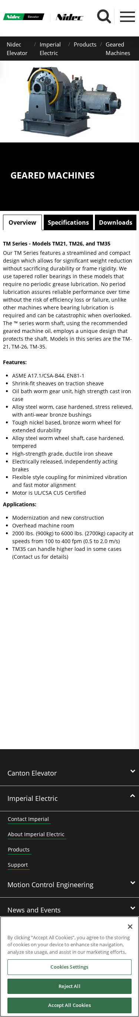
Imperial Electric (32, 798)
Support (18, 864)
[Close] (130, 926)
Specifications (68, 222)
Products (85, 44)
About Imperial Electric (36, 834)
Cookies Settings (69, 966)
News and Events (34, 909)
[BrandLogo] (24, 17)
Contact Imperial (28, 818)
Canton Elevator (32, 773)
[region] (69, 966)
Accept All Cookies (69, 1005)
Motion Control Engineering (50, 884)
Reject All (69, 986)
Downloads (115, 222)
